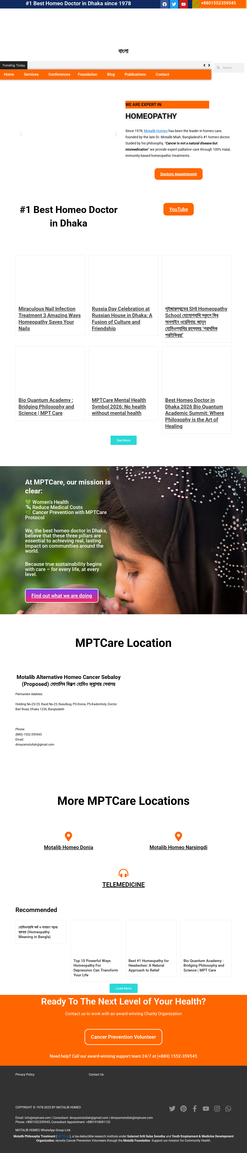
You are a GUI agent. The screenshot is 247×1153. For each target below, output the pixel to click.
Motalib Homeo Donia (68, 847)
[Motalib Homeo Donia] (68, 836)
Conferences (59, 74)
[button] (15, 75)
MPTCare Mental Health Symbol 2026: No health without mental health (119, 406)
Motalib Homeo (156, 131)
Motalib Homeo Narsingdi (178, 847)
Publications (135, 74)
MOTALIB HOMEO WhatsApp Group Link (42, 1130)
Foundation (87, 74)
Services (31, 74)
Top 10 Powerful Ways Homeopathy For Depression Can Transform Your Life (96, 968)
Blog (111, 74)
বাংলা (123, 51)
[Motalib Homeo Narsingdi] (178, 836)
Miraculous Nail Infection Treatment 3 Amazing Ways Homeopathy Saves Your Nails (91, 65)
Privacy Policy (25, 1074)
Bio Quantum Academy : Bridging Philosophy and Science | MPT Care (46, 406)
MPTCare (63, 1136)
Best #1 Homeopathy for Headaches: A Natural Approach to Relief (149, 966)
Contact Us (96, 1074)
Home (9, 74)
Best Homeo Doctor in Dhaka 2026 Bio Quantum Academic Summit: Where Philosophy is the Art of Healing (194, 413)
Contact (162, 74)
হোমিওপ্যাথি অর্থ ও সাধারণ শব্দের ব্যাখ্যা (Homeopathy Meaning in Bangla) (38, 932)
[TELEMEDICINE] (123, 873)
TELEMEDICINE (123, 884)
